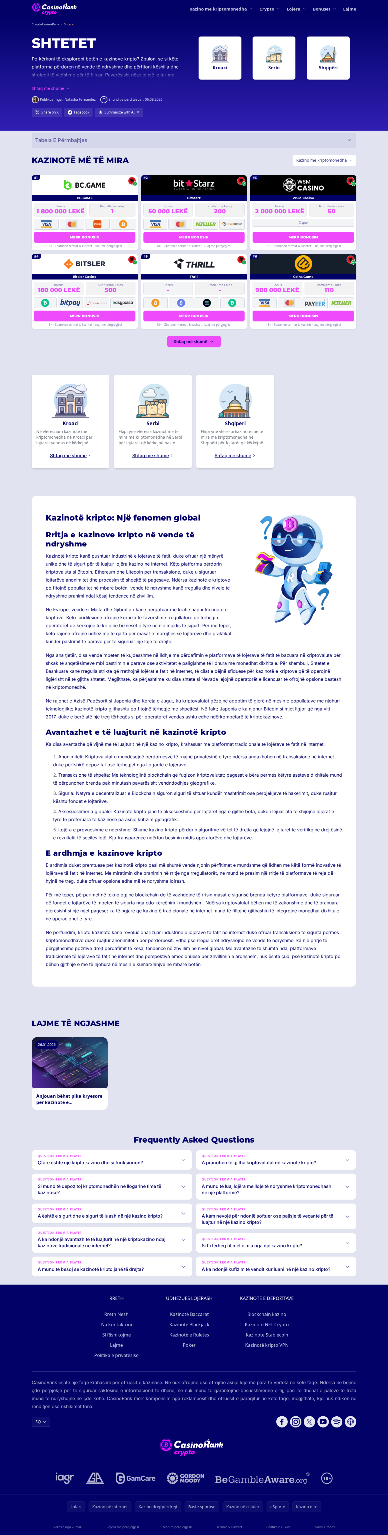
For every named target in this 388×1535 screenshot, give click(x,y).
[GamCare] (135, 1478)
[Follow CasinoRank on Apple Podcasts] (350, 1421)
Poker (189, 1345)
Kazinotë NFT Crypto (267, 1324)
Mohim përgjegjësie (178, 1527)
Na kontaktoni (116, 1324)
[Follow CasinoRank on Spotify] (337, 1421)
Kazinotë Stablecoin (267, 1335)
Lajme (349, 9)
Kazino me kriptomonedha (218, 9)
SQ (38, 1421)
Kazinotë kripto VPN (267, 1345)
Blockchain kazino (266, 1314)
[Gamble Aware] (262, 1478)
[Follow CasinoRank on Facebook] (282, 1421)
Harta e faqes (325, 1527)
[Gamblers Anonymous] (95, 1478)
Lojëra (293, 9)
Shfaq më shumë (190, 341)
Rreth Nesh (116, 1314)
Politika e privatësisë (116, 1355)
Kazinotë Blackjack (189, 1324)
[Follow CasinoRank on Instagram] (295, 1421)
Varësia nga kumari (67, 1527)
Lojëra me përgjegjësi (123, 1527)
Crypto (266, 9)
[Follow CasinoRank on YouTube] (323, 1421)
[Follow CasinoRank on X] (309, 1421)
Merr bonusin (85, 237)
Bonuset (322, 9)
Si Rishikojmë (116, 1335)
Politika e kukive (278, 1527)
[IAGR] (65, 1478)
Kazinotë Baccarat (189, 1314)
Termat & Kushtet (229, 1527)
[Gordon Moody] (185, 1478)
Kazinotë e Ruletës (189, 1335)
